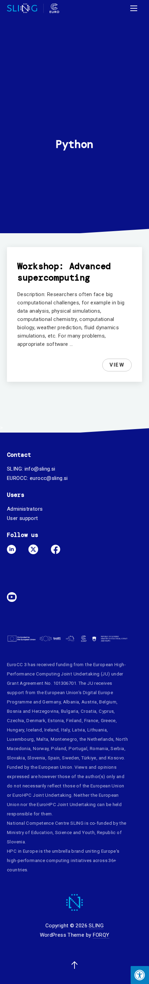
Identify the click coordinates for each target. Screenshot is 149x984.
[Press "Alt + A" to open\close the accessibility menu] (140, 975)
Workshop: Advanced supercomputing (64, 272)
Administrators (25, 509)
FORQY (101, 935)
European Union (61, 692)
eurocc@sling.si (49, 478)
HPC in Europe (22, 851)
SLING (96, 925)
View (120, 366)
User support (22, 518)
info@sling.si (40, 469)
